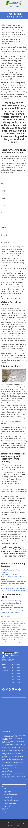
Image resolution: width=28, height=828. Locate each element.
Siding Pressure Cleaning (9, 574)
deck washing (11, 627)
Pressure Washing (8, 791)
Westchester (4, 640)
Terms (16, 824)
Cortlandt (3, 627)
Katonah (10, 632)
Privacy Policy (10, 824)
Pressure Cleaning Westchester (12, 608)
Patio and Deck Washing (9, 802)
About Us (4, 787)
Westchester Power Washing (11, 601)
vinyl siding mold (18, 638)
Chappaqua (19, 625)
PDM (18, 825)
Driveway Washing (8, 797)
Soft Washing (7, 793)
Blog (5, 788)
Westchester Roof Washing (10, 612)
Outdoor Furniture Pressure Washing (14, 581)
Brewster (22, 623)
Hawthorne (4, 632)
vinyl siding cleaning (6, 638)
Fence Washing (7, 805)
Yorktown (8, 642)
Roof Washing (7, 796)
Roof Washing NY (7, 605)
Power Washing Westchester (11, 603)
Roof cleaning (23, 634)
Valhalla (22, 636)
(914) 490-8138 (14, 7)
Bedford (16, 623)
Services (3, 790)
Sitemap (10, 825)
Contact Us (4, 812)
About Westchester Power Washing (13, 588)
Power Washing (13, 634)
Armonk (11, 623)
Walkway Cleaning (8, 799)
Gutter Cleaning (7, 806)
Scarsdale (17, 636)
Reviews (3, 809)
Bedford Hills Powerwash (15, 621)
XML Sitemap (22, 824)
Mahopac (16, 632)
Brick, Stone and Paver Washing (11, 800)
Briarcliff (3, 625)
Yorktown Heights (16, 642)
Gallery (3, 811)
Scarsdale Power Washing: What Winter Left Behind (13, 762)
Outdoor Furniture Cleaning (10, 803)
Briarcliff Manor (11, 625)
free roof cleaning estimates (18, 629)
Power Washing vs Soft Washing (11, 794)
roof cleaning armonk (7, 636)
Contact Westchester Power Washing (14, 590)
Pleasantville (4, 634)
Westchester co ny (14, 640)
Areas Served (5, 808)
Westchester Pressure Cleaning (12, 610)
